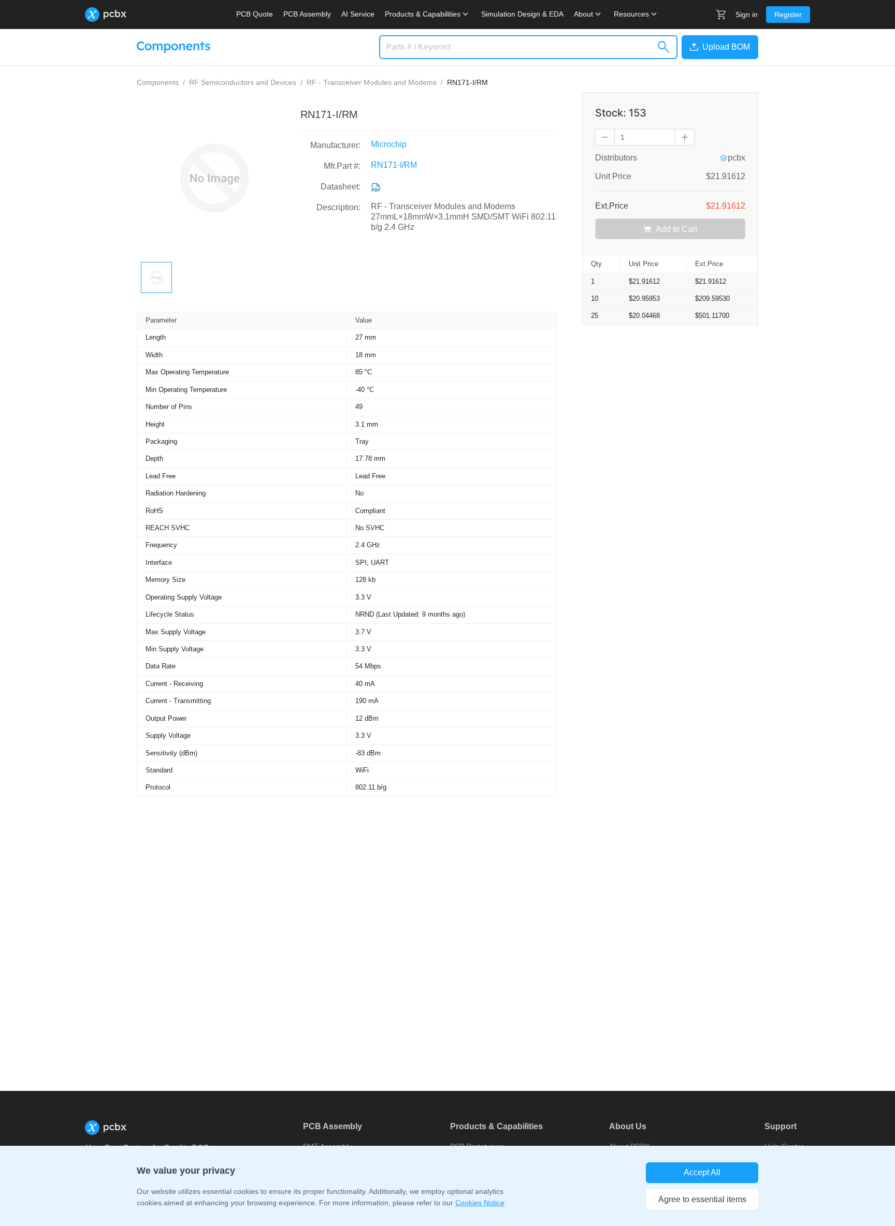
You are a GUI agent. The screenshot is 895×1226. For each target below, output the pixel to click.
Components (158, 82)
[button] (717, 47)
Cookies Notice (479, 1203)
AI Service (357, 14)
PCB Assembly (307, 14)
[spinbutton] (645, 137)
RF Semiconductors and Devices (242, 82)
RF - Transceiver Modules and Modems (372, 82)
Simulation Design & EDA (522, 14)
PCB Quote (254, 14)
